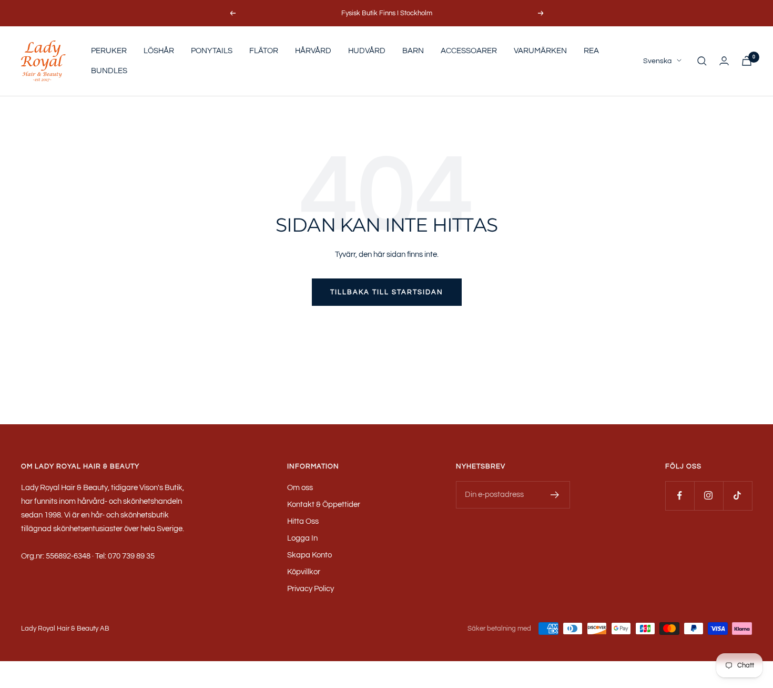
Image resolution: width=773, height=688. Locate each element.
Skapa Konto (309, 555)
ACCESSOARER (469, 51)
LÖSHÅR (159, 51)
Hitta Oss (303, 521)
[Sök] (702, 61)
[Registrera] (555, 494)
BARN (413, 51)
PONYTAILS (211, 51)
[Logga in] (724, 60)
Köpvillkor (303, 572)
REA (591, 51)
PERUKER (109, 51)
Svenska (657, 61)
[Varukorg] (746, 61)
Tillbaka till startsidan (386, 292)
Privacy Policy (310, 589)
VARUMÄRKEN (540, 51)
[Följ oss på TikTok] (737, 495)
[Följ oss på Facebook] (679, 495)
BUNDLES (109, 71)
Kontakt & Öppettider (323, 504)
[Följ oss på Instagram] (708, 495)
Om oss (300, 488)
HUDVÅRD (366, 51)
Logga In (302, 538)
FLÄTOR (263, 51)
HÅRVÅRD (313, 51)
